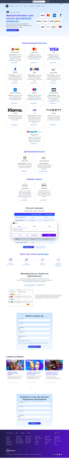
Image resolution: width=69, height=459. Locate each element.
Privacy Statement (9, 454)
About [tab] (50, 226)
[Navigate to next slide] (63, 370)
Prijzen (43, 6)
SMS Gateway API (28, 436)
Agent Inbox (27, 443)
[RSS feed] (59, 454)
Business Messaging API (38, 439)
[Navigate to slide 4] (33, 387)
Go (47, 1)
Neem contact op (40, 247)
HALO (46, 444)
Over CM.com (9, 433)
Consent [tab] (19, 226)
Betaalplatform (9, 36)
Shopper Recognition (19, 441)
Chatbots (36, 444)
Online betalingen (9, 444)
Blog (17, 433)
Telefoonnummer (22, 336)
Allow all (49, 235)
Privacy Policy (28, 340)
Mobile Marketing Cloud (57, 439)
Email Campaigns (48, 441)
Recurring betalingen (19, 439)
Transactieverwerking (19, 443)
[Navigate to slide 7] (37, 387)
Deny (20, 235)
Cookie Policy (26, 454)
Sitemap (32, 454)
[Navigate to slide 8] (39, 387)
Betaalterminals (18, 436)
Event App (46, 442)
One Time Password (58, 441)
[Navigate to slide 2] (30, 387)
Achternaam (21, 323)
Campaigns (37, 441)
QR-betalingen (18, 438)
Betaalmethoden (9, 441)
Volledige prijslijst (28, 247)
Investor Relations (38, 454)
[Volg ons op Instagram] (55, 454)
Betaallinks (8, 439)
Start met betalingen (12, 30)
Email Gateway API (48, 439)
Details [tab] (34, 226)
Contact (29, 433)
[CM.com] (7, 6)
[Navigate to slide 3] (31, 387)
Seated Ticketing (28, 441)
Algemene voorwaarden (18, 454)
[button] (20, 337)
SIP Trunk (8, 436)
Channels (36, 442)
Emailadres (21, 331)
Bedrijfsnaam (22, 327)
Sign (55, 442)
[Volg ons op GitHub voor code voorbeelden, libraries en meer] (53, 454)
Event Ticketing (28, 438)
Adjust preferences (34, 235)
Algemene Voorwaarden (30, 419)
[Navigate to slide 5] (34, 387)
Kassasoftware (57, 436)
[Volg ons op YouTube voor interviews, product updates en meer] (62, 454)
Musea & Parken (28, 439)
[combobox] (38, 2)
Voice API (8, 438)
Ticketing (56, 444)
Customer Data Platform (47, 437)
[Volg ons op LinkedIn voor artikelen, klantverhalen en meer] (57, 454)
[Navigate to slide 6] (36, 387)
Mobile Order (8, 443)
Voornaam (21, 318)
